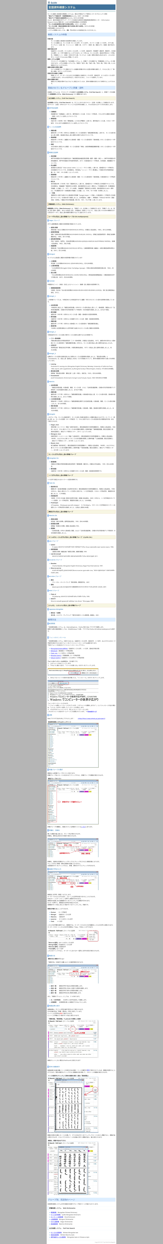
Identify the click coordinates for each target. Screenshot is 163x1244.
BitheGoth (54, 651)
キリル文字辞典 (55, 1215)
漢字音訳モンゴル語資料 (58, 1237)
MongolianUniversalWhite (59, 648)
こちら (83, 827)
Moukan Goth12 (56, 655)
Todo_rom (54, 653)
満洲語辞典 (54, 1224)
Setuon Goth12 (56, 658)
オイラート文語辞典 (57, 1217)
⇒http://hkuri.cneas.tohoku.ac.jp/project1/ (91, 718)
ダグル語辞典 (55, 1222)
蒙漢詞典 (53, 1212)
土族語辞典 (54, 1219)
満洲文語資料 (55, 1235)
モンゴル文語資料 (56, 1233)
